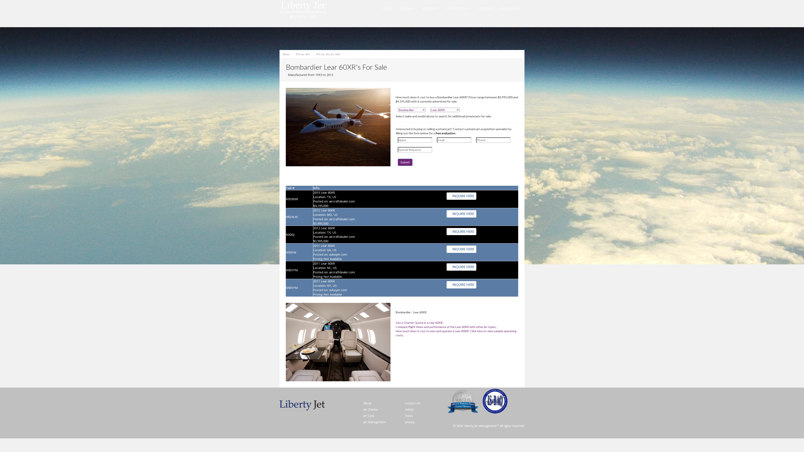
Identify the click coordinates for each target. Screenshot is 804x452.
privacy (410, 422)
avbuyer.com (338, 254)
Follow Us (509, 8)
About (405, 8)
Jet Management (374, 422)
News (409, 416)
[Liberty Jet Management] (303, 13)
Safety (409, 409)
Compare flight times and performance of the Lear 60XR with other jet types (446, 327)
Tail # (290, 188)
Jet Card (368, 416)
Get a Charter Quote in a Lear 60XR (419, 322)
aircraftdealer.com (342, 201)
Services (429, 8)
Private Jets (457, 8)
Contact (485, 8)
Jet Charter (370, 409)
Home (387, 8)
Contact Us (412, 403)
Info (316, 188)
